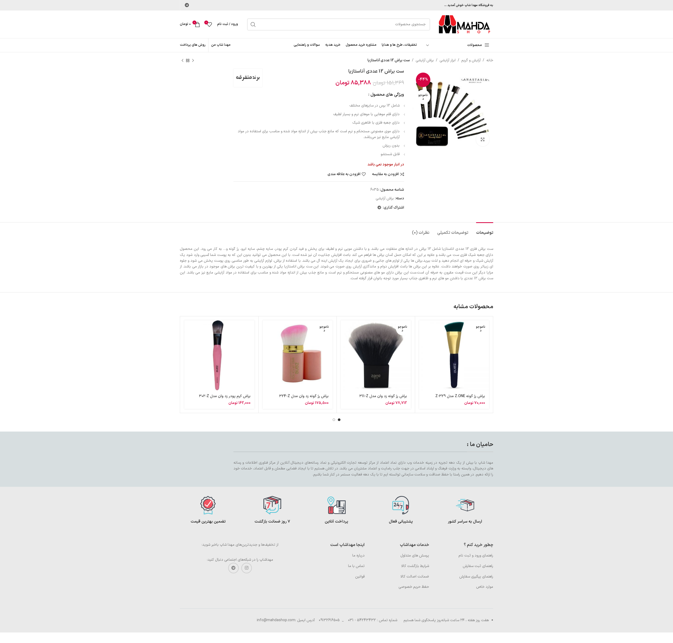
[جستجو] (253, 24)
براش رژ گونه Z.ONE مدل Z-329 (460, 396)
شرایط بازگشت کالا (415, 566)
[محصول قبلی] (193, 60)
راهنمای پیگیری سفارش (476, 576)
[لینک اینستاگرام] (246, 568)
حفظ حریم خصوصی (414, 587)
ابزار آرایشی (448, 60)
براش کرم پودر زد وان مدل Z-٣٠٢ (225, 396)
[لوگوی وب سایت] (464, 24)
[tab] (484, 230)
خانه (489, 60)
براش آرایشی (425, 60)
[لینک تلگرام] (187, 5)
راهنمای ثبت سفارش (478, 566)
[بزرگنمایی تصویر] (482, 139)
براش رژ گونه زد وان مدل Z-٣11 (383, 396)
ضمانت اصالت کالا (414, 576)
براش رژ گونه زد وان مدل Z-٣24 (304, 396)
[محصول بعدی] (182, 60)
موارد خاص (484, 587)
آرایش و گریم (471, 60)
